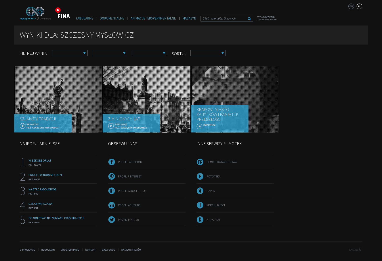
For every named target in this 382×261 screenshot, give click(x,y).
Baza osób (108, 250)
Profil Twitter (128, 220)
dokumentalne (112, 18)
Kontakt (90, 250)
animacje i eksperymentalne (153, 18)
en (351, 6)
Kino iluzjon (215, 205)
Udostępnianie (70, 250)
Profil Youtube (129, 205)
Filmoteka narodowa (221, 162)
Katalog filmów (131, 250)
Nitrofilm (213, 220)
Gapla (210, 191)
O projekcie (27, 250)
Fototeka (213, 176)
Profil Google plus (132, 191)
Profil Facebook (130, 162)
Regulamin (48, 250)
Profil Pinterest (129, 176)
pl (359, 6)
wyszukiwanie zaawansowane (267, 18)
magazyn (189, 18)
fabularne (84, 18)
